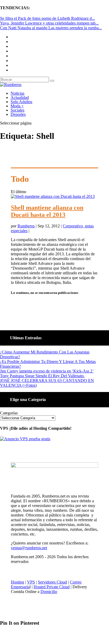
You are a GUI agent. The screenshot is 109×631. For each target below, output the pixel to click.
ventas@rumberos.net (29, 548)
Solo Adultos (21, 101)
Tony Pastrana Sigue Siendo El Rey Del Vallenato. (42, 376)
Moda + (17, 106)
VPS (31, 582)
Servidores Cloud (52, 582)
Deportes (18, 114)
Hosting (17, 582)
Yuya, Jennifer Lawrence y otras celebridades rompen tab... (49, 23)
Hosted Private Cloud (52, 587)
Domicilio (48, 591)
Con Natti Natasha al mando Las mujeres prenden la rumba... (51, 28)
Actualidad (20, 97)
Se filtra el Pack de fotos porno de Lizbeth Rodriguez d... (47, 18)
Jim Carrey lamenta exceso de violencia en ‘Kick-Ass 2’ (47, 371)
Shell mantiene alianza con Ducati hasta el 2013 (47, 211)
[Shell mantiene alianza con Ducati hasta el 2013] (53, 196)
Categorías (9, 413)
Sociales (17, 110)
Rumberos (26, 226)
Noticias (17, 93)
